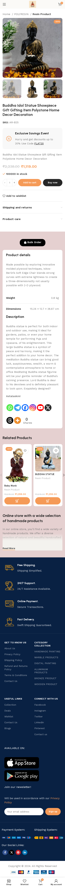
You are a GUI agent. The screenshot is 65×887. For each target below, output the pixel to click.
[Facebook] (25, 405)
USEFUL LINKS (13, 698)
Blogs (7, 728)
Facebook (40, 704)
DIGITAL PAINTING (45, 663)
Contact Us (10, 681)
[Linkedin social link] (24, 852)
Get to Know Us (15, 642)
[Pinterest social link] (18, 852)
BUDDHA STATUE (44, 474)
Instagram (40, 710)
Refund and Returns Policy (16, 667)
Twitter (38, 716)
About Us (9, 648)
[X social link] (11, 852)
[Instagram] (32, 405)
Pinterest (39, 728)
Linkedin (39, 722)
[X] (48, 405)
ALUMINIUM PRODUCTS (41, 671)
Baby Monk (10, 485)
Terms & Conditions (15, 675)
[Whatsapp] (9, 405)
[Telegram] (17, 405)
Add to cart (29, 182)
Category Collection (42, 644)
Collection (10, 704)
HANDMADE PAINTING (47, 651)
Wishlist (8, 716)
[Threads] (9, 418)
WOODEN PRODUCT (45, 684)
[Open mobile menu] (4, 4)
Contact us (40, 734)
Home (7, 14)
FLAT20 (39, 143)
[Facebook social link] (5, 852)
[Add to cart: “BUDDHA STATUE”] (48, 500)
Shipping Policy (13, 660)
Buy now (52, 182)
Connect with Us (46, 698)
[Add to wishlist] (25, 451)
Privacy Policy (12, 654)
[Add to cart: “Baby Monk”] (17, 500)
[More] (17, 418)
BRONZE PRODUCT (45, 678)
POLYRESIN (21, 14)
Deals (7, 710)
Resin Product (42, 14)
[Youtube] (40, 405)
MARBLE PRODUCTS (46, 657)
